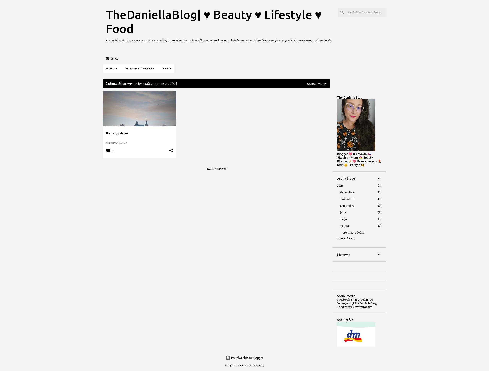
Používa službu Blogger (246, 358)
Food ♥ (167, 68)
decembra (347, 192)
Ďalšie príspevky (216, 169)
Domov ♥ (111, 68)
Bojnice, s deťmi (353, 232)
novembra (347, 199)
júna (343, 212)
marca (344, 226)
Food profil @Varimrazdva (354, 307)
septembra (347, 205)
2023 (340, 185)
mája (343, 219)
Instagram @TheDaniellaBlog (357, 303)
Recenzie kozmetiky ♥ (140, 68)
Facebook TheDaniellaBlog (355, 299)
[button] (171, 150)
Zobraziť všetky (316, 84)
